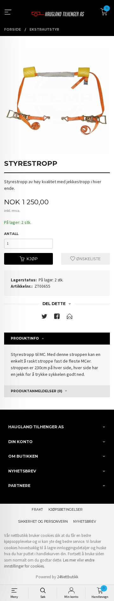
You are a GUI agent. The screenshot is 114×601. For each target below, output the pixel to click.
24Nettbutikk (67, 577)
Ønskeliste (88, 258)
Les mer (69, 560)
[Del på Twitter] (44, 317)
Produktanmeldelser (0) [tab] (36, 391)
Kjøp (32, 258)
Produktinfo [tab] (25, 338)
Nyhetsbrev (84, 522)
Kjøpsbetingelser (65, 510)
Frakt (37, 510)
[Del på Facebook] (57, 317)
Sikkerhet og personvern (43, 522)
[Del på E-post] (70, 317)
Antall (11, 234)
